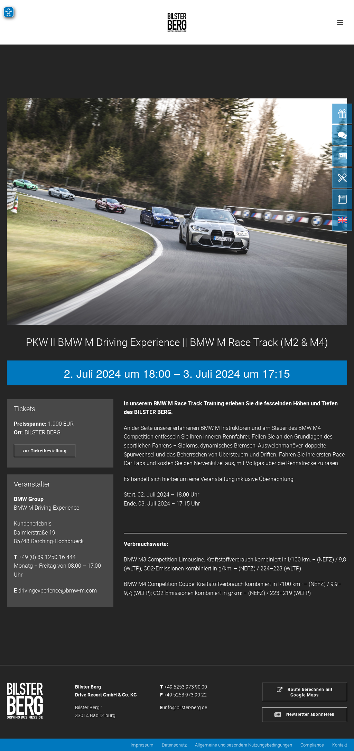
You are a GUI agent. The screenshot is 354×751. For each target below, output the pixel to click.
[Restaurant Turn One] (342, 178)
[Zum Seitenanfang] (338, 738)
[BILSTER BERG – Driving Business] (177, 20)
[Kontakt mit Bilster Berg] (342, 135)
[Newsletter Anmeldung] (342, 156)
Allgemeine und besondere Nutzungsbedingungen (243, 745)
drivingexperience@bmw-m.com (57, 590)
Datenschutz (174, 745)
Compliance (312, 745)
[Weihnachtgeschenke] (342, 114)
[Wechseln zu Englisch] (342, 221)
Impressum (142, 745)
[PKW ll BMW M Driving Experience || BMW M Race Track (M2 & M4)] (177, 211)
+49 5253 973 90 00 (185, 686)
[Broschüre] (342, 199)
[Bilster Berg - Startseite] (25, 699)
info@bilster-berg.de (185, 707)
